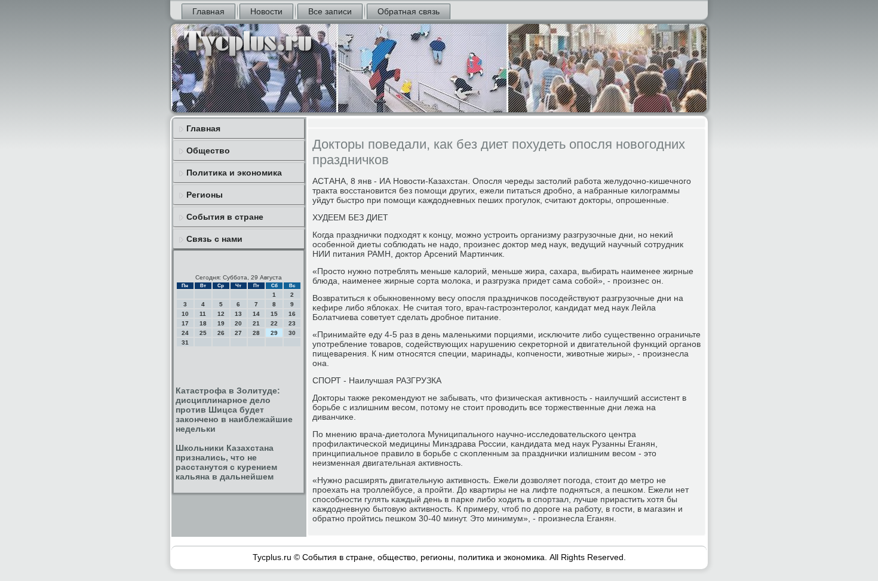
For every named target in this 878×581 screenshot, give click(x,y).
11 (202, 314)
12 (221, 314)
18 (203, 323)
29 (274, 333)
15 (274, 314)
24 (185, 333)
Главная (208, 11)
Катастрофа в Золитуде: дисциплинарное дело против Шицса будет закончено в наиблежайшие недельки (234, 410)
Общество (208, 150)
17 (185, 323)
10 (185, 314)
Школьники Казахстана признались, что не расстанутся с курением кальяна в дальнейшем (226, 462)
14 (256, 314)
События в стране (224, 217)
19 (221, 323)
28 (256, 333)
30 (292, 333)
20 (238, 323)
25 (203, 333)
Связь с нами (214, 239)
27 (238, 333)
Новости (266, 11)
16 (292, 314)
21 (256, 323)
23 (292, 323)
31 (185, 342)
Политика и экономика (234, 172)
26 (221, 333)
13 (238, 314)
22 (274, 323)
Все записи (330, 11)
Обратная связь (408, 11)
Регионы (204, 194)
